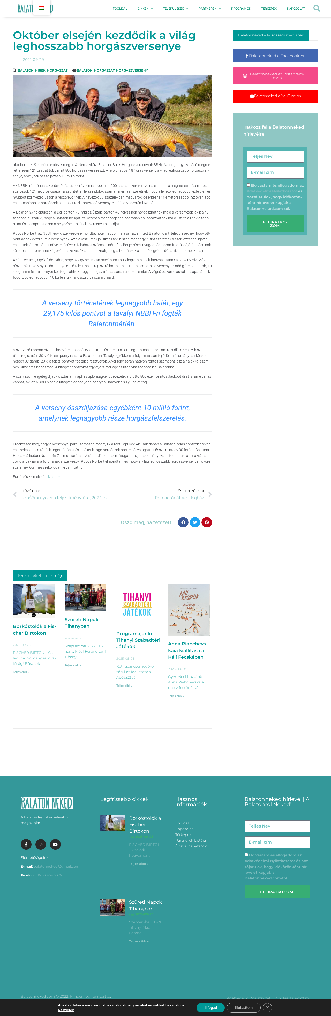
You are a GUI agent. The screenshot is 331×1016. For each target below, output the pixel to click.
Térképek (269, 8)
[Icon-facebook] (26, 844)
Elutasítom (244, 1007)
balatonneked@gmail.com (56, 866)
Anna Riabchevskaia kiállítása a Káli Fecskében (188, 650)
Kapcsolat (296, 8)
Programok (241, 8)
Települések (173, 8)
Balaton (26, 70)
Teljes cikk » (21, 672)
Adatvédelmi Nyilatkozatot (272, 191)
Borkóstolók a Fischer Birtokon (145, 824)
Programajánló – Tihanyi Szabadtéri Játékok (138, 640)
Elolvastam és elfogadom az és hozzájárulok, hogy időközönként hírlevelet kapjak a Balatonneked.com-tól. (275, 197)
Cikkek (143, 8)
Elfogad (210, 1007)
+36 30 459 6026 (48, 875)
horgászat (104, 70)
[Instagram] (40, 844)
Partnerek (207, 8)
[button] (317, 8)
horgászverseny (132, 70)
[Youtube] (55, 844)
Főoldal (120, 8)
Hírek (40, 70)
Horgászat (57, 70)
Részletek (66, 1010)
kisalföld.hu (57, 477)
